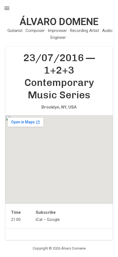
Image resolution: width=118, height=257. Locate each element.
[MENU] (7, 8)
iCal (39, 219)
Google (53, 219)
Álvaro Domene (59, 22)
